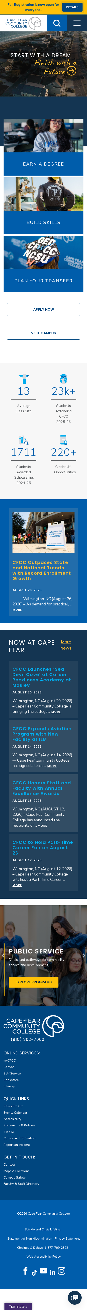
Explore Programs (36, 982)
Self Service (12, 1073)
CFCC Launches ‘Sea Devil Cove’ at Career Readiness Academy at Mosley (41, 677)
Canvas (9, 1067)
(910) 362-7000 (27, 1039)
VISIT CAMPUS (43, 333)
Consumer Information (19, 1138)
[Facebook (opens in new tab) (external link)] (25, 1271)
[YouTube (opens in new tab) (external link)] (43, 1271)
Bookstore (11, 1080)
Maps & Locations (16, 1171)
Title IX (9, 1132)
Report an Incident (17, 1144)
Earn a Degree (43, 164)
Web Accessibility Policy (44, 1257)
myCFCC (10, 1060)
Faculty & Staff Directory (21, 1183)
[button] (77, 23)
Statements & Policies (19, 1125)
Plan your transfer (43, 281)
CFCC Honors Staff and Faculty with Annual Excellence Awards (41, 788)
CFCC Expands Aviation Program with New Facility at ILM (42, 734)
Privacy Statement (67, 1238)
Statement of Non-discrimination (30, 1238)
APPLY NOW (43, 309)
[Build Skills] (43, 194)
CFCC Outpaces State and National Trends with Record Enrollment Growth (41, 570)
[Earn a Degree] (43, 135)
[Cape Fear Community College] (23, 23)
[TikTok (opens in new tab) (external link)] (34, 1272)
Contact (9, 1164)
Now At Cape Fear (32, 646)
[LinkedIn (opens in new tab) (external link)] (53, 1272)
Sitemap (9, 1086)
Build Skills (44, 222)
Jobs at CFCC (13, 1106)
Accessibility (12, 1119)
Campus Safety (14, 1177)
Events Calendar (15, 1112)
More (17, 610)
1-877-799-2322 (56, 1248)
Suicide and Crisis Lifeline (43, 1229)
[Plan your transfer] (43, 252)
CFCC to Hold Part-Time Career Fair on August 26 (42, 847)
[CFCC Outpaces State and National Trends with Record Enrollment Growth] (43, 532)
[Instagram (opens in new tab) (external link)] (61, 1271)
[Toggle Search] (57, 23)
